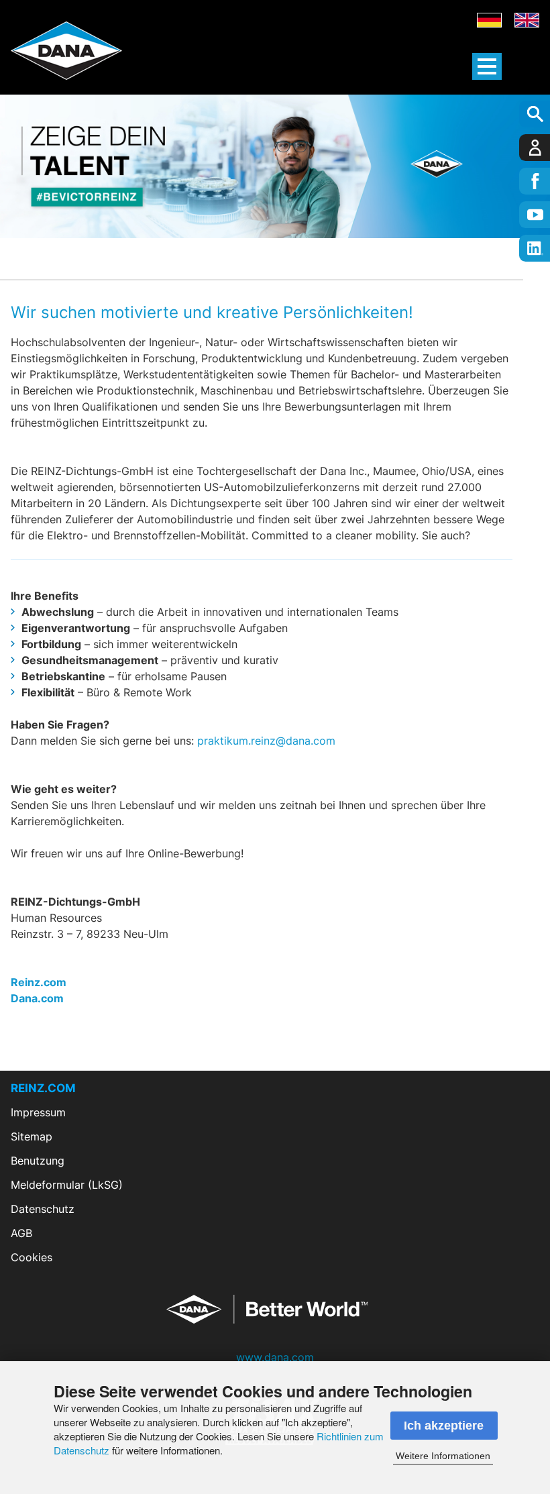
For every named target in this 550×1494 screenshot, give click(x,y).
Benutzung (37, 1160)
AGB (21, 1233)
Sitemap (31, 1136)
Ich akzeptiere (444, 1425)
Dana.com (37, 998)
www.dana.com (275, 1357)
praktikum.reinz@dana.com (266, 740)
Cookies (31, 1257)
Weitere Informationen (443, 1455)
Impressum (38, 1112)
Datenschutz (42, 1209)
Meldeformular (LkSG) (67, 1184)
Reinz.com (38, 982)
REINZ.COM (43, 1088)
